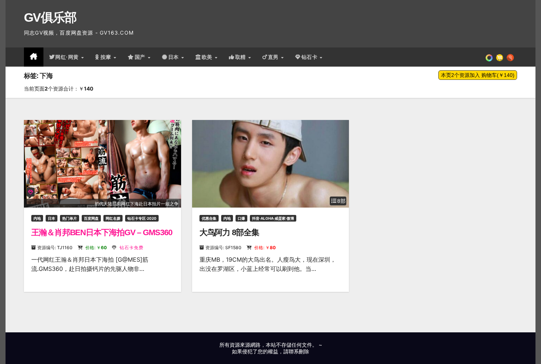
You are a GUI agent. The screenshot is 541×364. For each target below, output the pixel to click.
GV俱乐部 (50, 17)
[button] (510, 57)
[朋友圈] (489, 57)
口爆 (241, 218)
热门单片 (69, 218)
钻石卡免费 (131, 247)
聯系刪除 (299, 351)
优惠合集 (209, 218)
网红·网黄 (67, 57)
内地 (37, 218)
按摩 (106, 57)
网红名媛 (113, 218)
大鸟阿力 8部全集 (229, 232)
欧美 (208, 57)
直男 (274, 57)
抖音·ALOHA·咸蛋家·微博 (273, 218)
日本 (174, 57)
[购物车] (499, 57)
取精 (241, 57)
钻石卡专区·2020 (141, 218)
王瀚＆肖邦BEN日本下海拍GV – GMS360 (101, 232)
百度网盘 (91, 218)
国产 (141, 57)
